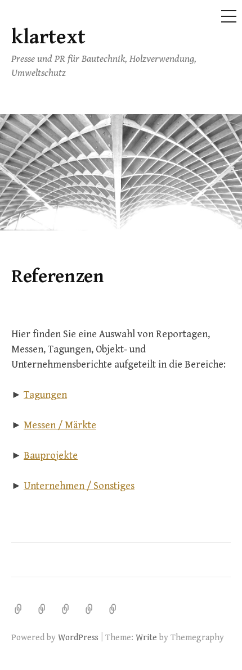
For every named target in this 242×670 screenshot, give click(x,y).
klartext (48, 37)
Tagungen (45, 395)
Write (146, 637)
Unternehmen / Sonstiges (79, 486)
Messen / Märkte (60, 425)
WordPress (78, 637)
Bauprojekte (51, 455)
